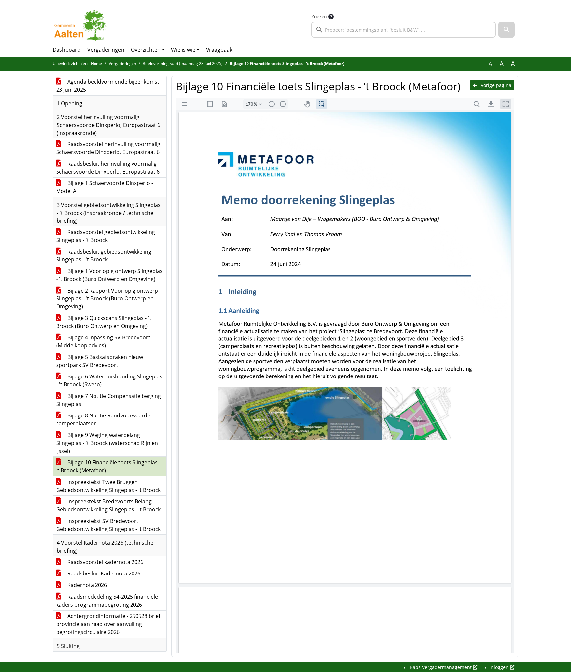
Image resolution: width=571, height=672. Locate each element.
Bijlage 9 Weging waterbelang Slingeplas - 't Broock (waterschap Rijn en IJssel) (107, 443)
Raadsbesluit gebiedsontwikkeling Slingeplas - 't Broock (103, 255)
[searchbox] (403, 30)
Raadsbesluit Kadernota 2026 (103, 573)
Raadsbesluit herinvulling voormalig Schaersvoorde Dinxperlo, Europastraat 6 (108, 167)
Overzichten (146, 49)
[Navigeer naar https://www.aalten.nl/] (82, 25)
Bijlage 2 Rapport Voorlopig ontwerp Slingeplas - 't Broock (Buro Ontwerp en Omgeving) (107, 298)
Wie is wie (183, 49)
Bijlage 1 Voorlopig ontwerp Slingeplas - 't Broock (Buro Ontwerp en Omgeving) (109, 275)
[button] (506, 30)
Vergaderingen (105, 49)
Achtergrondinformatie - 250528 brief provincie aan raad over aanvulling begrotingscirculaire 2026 (108, 624)
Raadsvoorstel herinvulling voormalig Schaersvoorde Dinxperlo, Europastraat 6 (108, 148)
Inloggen (499, 667)
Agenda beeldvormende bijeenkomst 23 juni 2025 (107, 85)
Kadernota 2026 (86, 585)
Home (96, 63)
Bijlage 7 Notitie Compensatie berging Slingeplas (108, 400)
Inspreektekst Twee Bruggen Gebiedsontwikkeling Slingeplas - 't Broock (108, 486)
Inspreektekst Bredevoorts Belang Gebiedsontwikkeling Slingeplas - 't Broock (108, 505)
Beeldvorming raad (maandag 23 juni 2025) (183, 63)
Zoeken (319, 16)
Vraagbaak (219, 49)
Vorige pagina (495, 85)
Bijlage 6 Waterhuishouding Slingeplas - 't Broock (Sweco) (109, 380)
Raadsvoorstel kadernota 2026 (104, 562)
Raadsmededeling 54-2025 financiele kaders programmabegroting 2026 (107, 600)
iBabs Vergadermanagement (440, 667)
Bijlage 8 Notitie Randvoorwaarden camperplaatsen (105, 419)
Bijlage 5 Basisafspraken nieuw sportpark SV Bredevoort (99, 361)
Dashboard (67, 49)
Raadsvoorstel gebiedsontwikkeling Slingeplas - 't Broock (105, 236)
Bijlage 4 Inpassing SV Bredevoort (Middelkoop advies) (103, 341)
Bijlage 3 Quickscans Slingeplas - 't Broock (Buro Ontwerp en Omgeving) (103, 322)
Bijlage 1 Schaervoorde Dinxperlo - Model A (104, 187)
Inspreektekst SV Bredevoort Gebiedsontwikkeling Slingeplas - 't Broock (108, 525)
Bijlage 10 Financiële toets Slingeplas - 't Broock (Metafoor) (108, 466)
